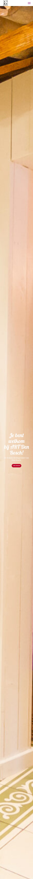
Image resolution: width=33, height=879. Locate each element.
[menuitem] (28, 3)
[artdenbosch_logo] (13, 3)
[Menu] (28, 3)
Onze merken (16, 465)
